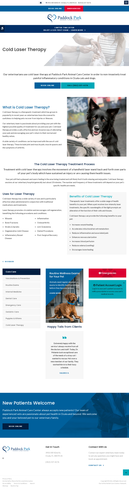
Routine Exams (12, 285)
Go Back (9, 261)
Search (32, 483)
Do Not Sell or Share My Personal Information (18, 481)
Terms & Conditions (20, 483)
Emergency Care (13, 305)
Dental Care (11, 298)
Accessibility (7, 483)
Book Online (55, 8)
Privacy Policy (7, 479)
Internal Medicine (13, 292)
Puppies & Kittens (14, 318)
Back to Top (14, 486)
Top (126, 472)
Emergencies (74, 8)
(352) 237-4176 (85, 3)
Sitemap (5, 486)
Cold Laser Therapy (15, 325)
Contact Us (95, 465)
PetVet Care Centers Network (116, 483)
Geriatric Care (12, 312)
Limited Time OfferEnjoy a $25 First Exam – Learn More (63, 28)
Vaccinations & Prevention (18, 278)
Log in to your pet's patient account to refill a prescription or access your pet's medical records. (107, 289)
